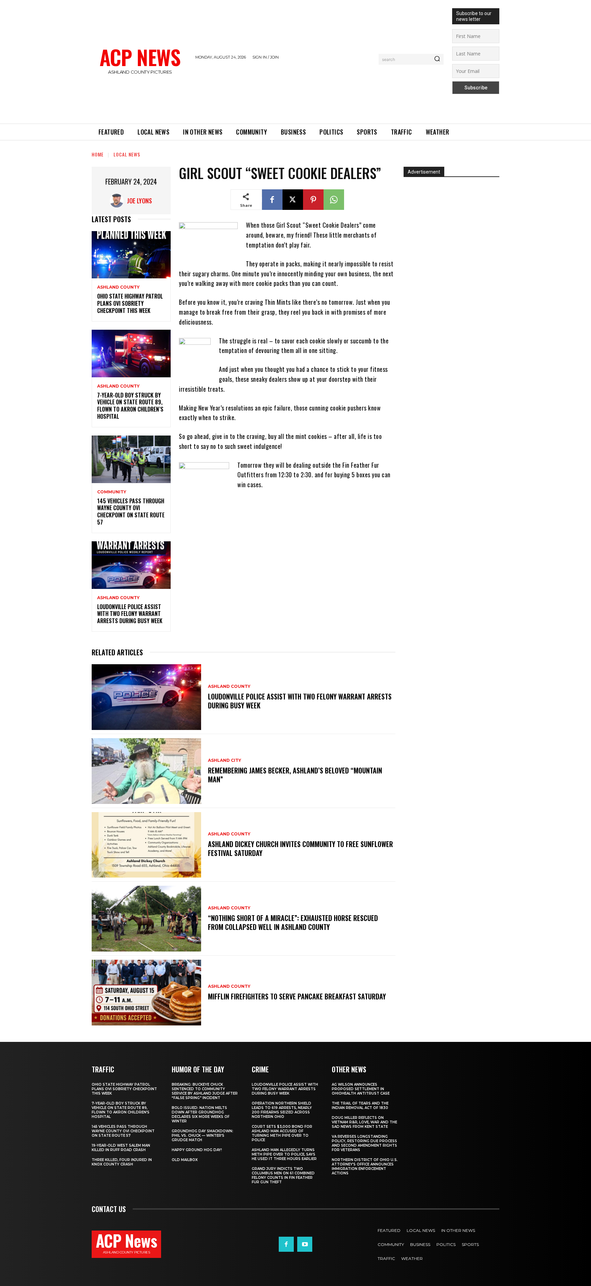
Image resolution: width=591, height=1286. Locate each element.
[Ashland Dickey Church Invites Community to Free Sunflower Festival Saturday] (146, 845)
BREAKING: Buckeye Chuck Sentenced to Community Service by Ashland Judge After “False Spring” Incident (205, 1091)
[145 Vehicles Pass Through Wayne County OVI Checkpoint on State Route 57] (131, 459)
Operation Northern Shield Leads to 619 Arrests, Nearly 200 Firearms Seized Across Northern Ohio (282, 1110)
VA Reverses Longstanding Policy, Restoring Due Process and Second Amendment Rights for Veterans (364, 1143)
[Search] (437, 59)
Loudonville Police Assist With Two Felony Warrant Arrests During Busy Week (129, 614)
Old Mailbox (185, 1160)
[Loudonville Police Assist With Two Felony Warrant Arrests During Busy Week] (131, 565)
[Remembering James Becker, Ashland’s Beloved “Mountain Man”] (146, 771)
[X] (293, 199)
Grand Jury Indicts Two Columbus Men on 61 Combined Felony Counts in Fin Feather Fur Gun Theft (283, 1175)
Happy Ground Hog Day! (197, 1150)
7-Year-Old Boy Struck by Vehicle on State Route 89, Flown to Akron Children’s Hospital (130, 405)
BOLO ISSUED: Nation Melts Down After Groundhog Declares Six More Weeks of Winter (200, 1114)
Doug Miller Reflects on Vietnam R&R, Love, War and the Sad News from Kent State (364, 1122)
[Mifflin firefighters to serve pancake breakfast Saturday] (146, 992)
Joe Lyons (139, 200)
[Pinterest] (313, 199)
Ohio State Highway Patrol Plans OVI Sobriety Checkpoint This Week (130, 303)
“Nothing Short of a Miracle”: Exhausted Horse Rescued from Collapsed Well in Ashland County (293, 922)
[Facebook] (272, 199)
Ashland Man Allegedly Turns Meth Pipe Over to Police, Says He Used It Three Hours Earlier (284, 1154)
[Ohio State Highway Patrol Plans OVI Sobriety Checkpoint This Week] (131, 255)
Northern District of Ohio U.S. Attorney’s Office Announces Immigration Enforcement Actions (365, 1166)
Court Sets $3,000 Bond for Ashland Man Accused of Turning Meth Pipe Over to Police (282, 1133)
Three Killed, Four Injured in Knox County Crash (122, 1162)
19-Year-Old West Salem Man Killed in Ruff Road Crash (121, 1147)
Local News (127, 154)
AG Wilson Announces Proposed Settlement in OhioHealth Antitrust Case (361, 1089)
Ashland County (118, 287)
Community (111, 492)
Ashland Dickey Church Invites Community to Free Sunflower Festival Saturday (300, 848)
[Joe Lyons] (118, 200)
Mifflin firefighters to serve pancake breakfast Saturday (297, 996)
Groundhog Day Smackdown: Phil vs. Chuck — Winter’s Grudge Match (202, 1135)
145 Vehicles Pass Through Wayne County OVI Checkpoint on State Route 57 (131, 511)
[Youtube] (304, 1244)
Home (98, 154)
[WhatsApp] (334, 199)
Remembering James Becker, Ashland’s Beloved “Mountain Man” (295, 774)
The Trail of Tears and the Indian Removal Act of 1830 (360, 1105)
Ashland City (224, 760)
